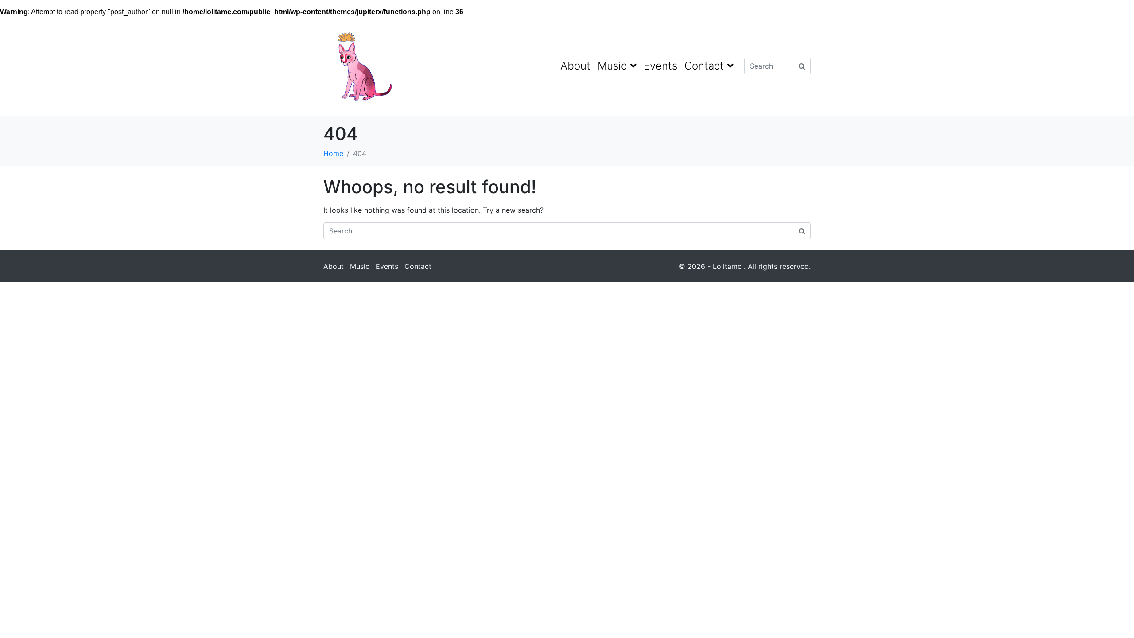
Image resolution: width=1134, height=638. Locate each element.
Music (612, 65)
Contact (704, 65)
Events (660, 65)
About (575, 65)
